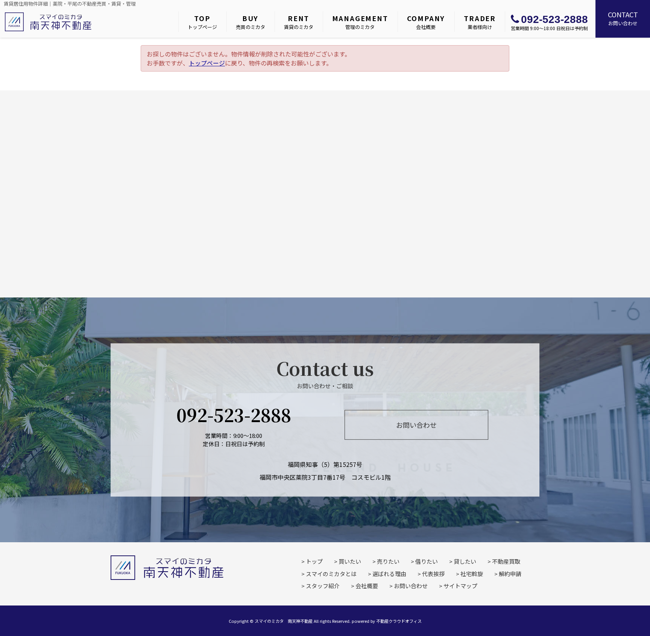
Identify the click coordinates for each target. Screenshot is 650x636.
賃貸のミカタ (298, 22)
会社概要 (426, 22)
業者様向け (480, 22)
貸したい (465, 561)
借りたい (426, 561)
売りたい (388, 561)
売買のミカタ (250, 22)
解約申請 (510, 574)
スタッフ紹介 (323, 586)
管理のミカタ (360, 22)
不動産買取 (506, 561)
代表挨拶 (433, 574)
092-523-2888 (554, 19)
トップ (314, 561)
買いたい (350, 561)
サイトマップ (460, 586)
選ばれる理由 (389, 574)
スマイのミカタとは (331, 574)
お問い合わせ (623, 18)
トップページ (202, 22)
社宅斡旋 (471, 574)
